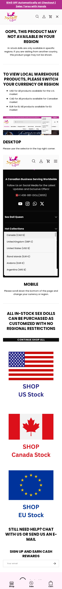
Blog (8, 116)
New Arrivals (13, 52)
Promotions (12, 20)
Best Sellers (12, 31)
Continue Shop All (31, 339)
